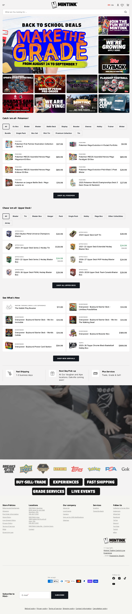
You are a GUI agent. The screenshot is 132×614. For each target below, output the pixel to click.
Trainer (111, 126)
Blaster (38, 126)
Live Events (67, 511)
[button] (3, 5)
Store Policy (7, 517)
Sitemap (66, 520)
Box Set (34, 133)
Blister (122, 126)
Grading (96, 508)
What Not (116, 514)
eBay (115, 532)
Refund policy (30, 608)
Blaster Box (37, 216)
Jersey (7, 223)
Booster (76, 126)
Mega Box (99, 216)
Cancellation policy (100, 608)
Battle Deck (51, 126)
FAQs (4, 529)
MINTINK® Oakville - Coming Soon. (41, 526)
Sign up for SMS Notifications (73, 517)
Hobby (99, 126)
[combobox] (66, 12)
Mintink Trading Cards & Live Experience (114, 551)
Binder (27, 126)
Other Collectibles (115, 216)
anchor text (103, 37)
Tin (78, 133)
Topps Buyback (98, 511)
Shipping (6, 511)
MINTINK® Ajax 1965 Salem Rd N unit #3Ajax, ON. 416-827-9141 (37, 520)
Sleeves (88, 126)
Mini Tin (46, 133)
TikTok (115, 520)
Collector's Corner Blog (121, 508)
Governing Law (8, 532)
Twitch (115, 529)
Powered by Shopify (116, 556)
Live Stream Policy (9, 520)
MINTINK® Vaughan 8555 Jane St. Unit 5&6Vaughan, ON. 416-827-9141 (37, 511)
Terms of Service (9, 526)
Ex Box (16, 126)
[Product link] (34, 144)
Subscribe (59, 595)
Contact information (84, 608)
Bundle (8, 133)
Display (65, 126)
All (6, 126)
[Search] (126, 12)
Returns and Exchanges (11, 508)
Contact (31, 529)
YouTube (116, 526)
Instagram (116, 511)
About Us (66, 508)
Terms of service (55, 608)
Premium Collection (64, 133)
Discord (115, 523)
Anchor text (104, 76)
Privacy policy (42, 608)
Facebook (116, 517)
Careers (66, 514)
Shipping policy (69, 608)
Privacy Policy (7, 523)
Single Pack (21, 133)
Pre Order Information (11, 514)
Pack (61, 216)
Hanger (50, 216)
